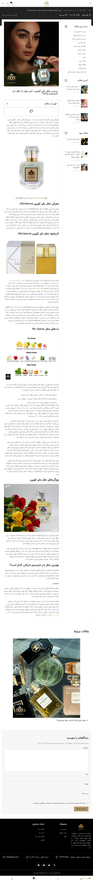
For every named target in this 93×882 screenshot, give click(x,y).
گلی (17, 408)
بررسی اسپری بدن (80, 31)
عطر (65, 836)
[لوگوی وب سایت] (46, 3)
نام (86, 774)
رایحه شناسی (81, 50)
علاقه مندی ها (39, 836)
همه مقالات (81, 10)
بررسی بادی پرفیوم (80, 35)
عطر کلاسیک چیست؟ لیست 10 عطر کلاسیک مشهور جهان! (72, 154)
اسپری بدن (63, 829)
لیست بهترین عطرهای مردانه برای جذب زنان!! (72, 117)
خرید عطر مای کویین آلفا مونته (33, 198)
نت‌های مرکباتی (25, 408)
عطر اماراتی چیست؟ (73, 139)
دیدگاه (85, 748)
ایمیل (86, 784)
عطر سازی (82, 61)
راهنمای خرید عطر (80, 46)
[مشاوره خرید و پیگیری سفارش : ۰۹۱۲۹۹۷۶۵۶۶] (57, 857)
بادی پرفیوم (63, 832)
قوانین (42, 840)
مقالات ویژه (82, 64)
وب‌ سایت (85, 793)
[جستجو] (3, 3)
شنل (84, 57)
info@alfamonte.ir (12, 857)
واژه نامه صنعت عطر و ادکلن (76, 72)
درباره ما (41, 832)
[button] (7, 104)
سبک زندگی (82, 53)
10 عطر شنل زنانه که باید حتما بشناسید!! (73, 87)
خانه (89, 10)
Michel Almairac (36, 288)
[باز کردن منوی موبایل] (90, 3)
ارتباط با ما (41, 829)
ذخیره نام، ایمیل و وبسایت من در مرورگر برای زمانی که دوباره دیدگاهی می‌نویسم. (59, 803)
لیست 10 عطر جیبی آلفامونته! (73, 166)
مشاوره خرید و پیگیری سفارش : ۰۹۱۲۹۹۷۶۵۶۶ (74, 857)
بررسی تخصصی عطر (70, 10)
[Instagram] (54, 865)
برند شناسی (82, 42)
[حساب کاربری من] (7, 3)
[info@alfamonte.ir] (4, 857)
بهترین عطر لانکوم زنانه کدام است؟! (73, 101)
